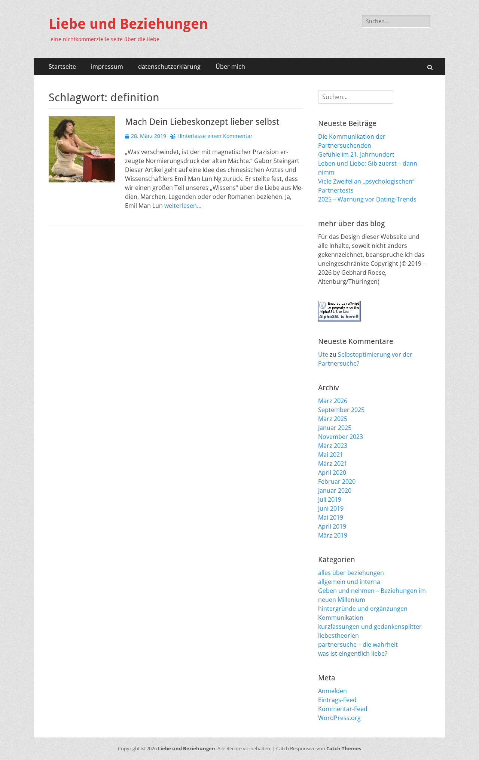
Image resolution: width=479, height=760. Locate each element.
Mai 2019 (330, 517)
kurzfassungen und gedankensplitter (370, 626)
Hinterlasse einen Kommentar (215, 135)
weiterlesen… (182, 205)
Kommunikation (340, 617)
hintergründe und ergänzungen (363, 608)
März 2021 (332, 463)
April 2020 (332, 472)
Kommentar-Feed (342, 709)
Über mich (230, 66)
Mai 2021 (330, 454)
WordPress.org (339, 718)
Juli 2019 (329, 499)
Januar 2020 (334, 490)
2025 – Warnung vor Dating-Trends (367, 199)
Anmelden (332, 691)
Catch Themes (343, 748)
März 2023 (332, 445)
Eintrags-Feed (337, 700)
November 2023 (340, 437)
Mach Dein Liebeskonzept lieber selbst (202, 122)
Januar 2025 (334, 428)
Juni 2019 (331, 508)
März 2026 (332, 401)
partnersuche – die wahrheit (358, 644)
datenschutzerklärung (169, 66)
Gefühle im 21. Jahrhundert (356, 154)
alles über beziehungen (351, 573)
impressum (107, 66)
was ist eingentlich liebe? (352, 653)
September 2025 (341, 410)
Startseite (62, 66)
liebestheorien (338, 635)
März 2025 (332, 419)
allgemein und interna (349, 582)
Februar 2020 (337, 481)
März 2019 (332, 535)
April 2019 (332, 526)
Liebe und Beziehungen (128, 24)
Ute (323, 354)
